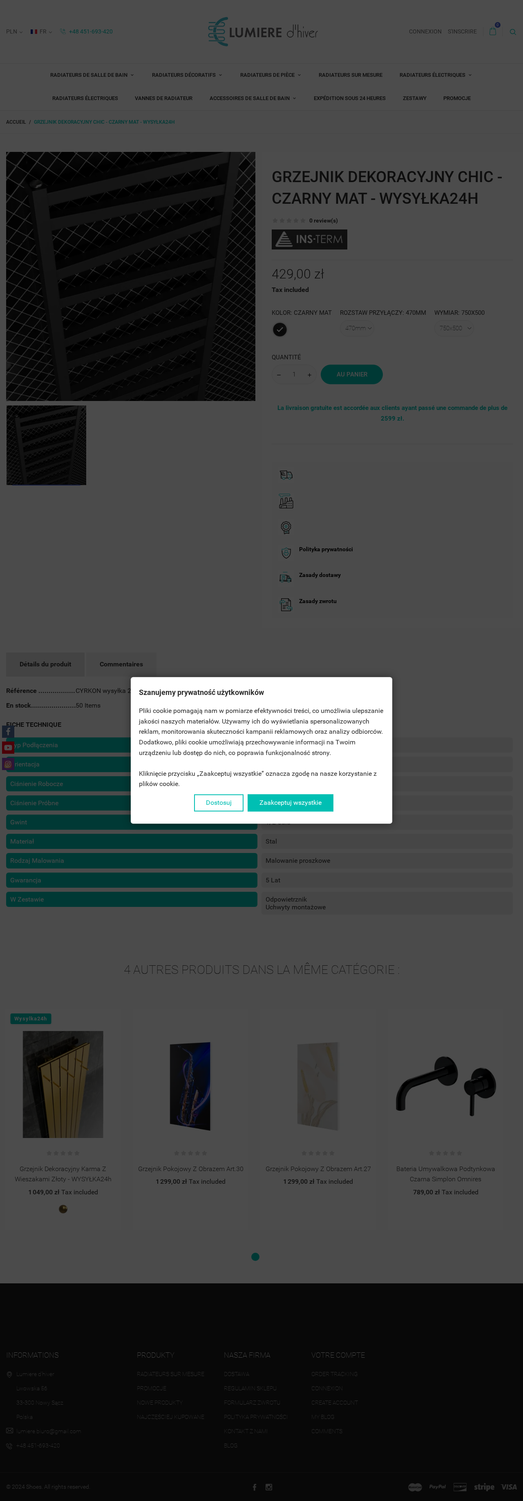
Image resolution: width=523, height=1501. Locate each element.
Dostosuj (219, 802)
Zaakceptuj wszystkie (290, 802)
